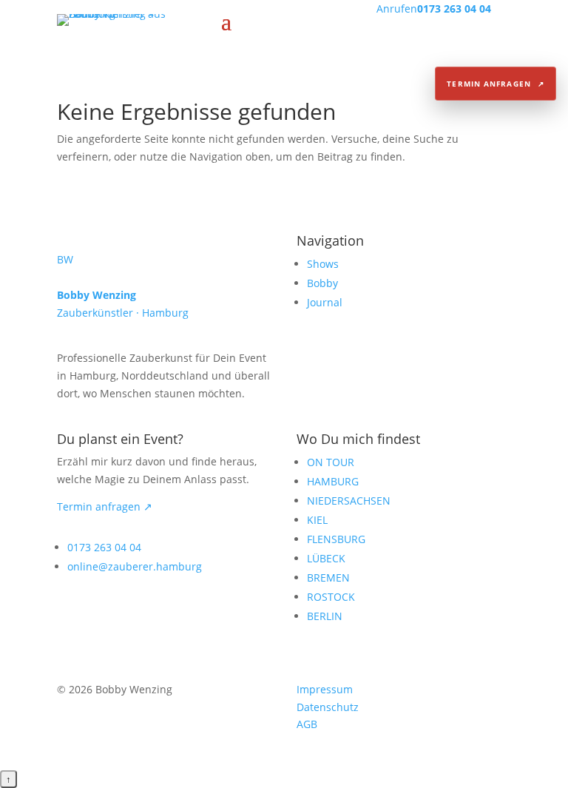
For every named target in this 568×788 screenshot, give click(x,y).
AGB (307, 724)
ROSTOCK (331, 597)
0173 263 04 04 (104, 547)
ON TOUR (330, 462)
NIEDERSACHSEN (348, 501)
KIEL (317, 520)
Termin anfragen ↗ (104, 506)
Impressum (325, 689)
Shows (323, 264)
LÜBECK (326, 558)
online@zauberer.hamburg (134, 566)
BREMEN (328, 577)
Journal (324, 302)
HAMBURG (333, 481)
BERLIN (324, 616)
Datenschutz (328, 707)
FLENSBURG (336, 539)
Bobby (322, 283)
